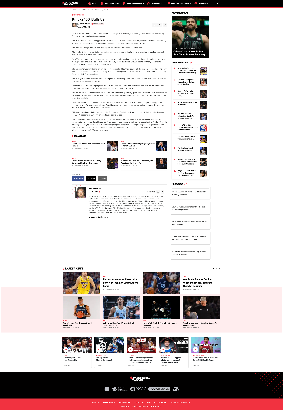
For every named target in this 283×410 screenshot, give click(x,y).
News (80, 10)
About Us (95, 402)
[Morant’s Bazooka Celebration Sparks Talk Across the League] (203, 116)
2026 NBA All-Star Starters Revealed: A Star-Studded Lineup (188, 127)
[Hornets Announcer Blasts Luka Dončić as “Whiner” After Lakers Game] (81, 283)
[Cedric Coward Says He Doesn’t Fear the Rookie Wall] (81, 307)
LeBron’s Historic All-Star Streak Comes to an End (187, 137)
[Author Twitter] (159, 25)
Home (74, 10)
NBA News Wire (88, 10)
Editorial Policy (109, 402)
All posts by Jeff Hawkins (98, 217)
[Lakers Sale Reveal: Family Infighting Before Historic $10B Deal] (161, 146)
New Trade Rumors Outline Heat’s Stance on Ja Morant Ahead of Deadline (197, 282)
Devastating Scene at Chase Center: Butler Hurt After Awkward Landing (187, 70)
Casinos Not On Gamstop (156, 402)
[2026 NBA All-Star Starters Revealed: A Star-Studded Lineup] (203, 128)
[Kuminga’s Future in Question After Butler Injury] (203, 93)
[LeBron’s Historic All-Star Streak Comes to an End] (203, 139)
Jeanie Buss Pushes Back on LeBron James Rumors (88, 144)
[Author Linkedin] (154, 25)
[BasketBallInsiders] (71, 3)
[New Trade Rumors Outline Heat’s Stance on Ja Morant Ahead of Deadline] (161, 283)
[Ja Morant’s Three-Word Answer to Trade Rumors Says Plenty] (121, 307)
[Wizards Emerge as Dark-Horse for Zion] (203, 105)
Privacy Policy (124, 402)
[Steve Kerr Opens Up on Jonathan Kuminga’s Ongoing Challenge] (201, 307)
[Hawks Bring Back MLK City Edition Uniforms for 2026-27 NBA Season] (203, 162)
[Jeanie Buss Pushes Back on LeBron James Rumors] (112, 146)
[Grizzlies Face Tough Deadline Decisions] (203, 150)
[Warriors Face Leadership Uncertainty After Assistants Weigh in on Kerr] (161, 163)
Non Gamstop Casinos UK (180, 402)
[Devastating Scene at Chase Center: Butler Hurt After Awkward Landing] (203, 71)
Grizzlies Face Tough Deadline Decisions (185, 149)
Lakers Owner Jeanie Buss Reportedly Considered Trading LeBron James (86, 162)
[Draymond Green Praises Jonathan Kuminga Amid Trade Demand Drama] (203, 173)
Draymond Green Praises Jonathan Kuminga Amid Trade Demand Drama (187, 173)
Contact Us (139, 402)
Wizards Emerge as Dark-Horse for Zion (187, 103)
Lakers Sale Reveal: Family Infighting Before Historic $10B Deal (138, 144)
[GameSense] (159, 389)
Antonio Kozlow (76, 148)
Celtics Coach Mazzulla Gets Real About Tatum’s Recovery (189, 53)
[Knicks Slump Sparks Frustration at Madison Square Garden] (203, 82)
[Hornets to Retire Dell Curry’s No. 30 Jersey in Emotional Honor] (161, 307)
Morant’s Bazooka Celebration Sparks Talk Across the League (186, 116)
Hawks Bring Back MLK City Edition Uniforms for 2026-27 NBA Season (187, 161)
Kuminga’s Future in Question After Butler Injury (186, 93)
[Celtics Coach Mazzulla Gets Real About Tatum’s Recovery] (190, 36)
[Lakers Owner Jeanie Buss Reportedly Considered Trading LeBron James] (112, 163)
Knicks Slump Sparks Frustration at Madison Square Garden (186, 81)
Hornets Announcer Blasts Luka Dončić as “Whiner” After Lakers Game (120, 282)
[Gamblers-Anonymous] (176, 389)
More (104, 178)
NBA (74, 141)
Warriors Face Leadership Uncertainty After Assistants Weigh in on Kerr (137, 162)
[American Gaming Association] (120, 389)
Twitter (92, 178)
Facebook (79, 178)
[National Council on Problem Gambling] (138, 389)
